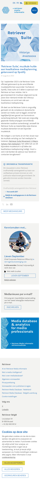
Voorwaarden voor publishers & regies (16, 386)
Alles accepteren (13, 463)
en (14, 3)
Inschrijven (13, 307)
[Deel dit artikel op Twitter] (3, 204)
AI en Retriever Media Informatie (14, 369)
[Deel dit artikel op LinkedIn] (7, 204)
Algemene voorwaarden (11, 379)
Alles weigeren (12, 469)
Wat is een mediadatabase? (12, 376)
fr (18, 3)
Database (32, 3)
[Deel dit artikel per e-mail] (11, 204)
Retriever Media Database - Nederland (16, 390)
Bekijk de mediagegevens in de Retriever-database (21, 196)
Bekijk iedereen (10, 280)
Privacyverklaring (8, 383)
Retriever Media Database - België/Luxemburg (19, 393)
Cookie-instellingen (9, 397)
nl (21, 3)
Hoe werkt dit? (12, 192)
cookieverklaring (8, 457)
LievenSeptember (20, 276)
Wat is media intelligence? (12, 372)
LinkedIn (5, 410)
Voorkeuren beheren (15, 475)
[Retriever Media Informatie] (13, 10)
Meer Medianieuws (12, 211)
